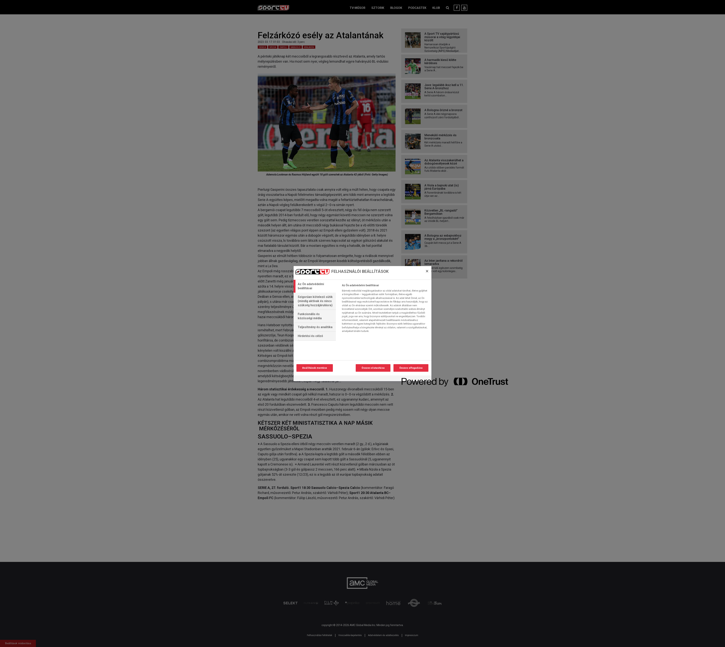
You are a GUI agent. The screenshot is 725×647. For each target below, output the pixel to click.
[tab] (315, 286)
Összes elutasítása (373, 367)
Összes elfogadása (411, 367)
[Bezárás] (427, 271)
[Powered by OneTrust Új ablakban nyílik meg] (415, 378)
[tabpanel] (385, 309)
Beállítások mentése (314, 367)
